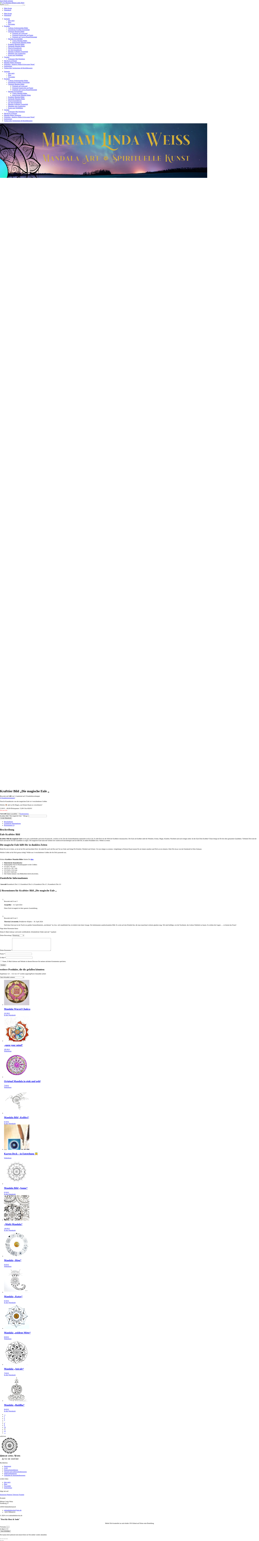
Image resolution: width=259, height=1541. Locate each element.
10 (5, 1427)
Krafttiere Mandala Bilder (16, 44)
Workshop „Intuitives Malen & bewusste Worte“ (19, 64)
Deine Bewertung (6, 935)
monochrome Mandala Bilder (21, 42)
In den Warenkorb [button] (10, 1015)
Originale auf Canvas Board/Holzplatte (24, 37)
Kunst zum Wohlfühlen (15, 55)
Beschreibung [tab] (8, 822)
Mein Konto (8, 8)
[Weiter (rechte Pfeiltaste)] (3, 1540)
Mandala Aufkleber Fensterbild (18, 51)
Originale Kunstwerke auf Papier (22, 35)
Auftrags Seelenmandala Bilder (18, 28)
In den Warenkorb (6, 818)
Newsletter (11, 24)
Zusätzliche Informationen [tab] (12, 823)
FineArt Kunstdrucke (15, 48)
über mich (11, 20)
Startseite (7, 19)
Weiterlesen (7, 1051)
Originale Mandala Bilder (16, 31)
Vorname (3, 1527)
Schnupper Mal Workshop (16, 59)
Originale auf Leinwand (19, 33)
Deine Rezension (6, 950)
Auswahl (3, 814)
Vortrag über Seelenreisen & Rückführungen (18, 68)
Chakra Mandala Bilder (19, 41)
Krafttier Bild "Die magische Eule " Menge (14, 816)
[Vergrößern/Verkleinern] (1, 1538)
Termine (6, 57)
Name (2, 954)
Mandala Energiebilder (15, 39)
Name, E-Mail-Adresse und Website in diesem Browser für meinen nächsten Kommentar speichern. (34, 961)
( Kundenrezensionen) (7, 798)
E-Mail (3, 957)
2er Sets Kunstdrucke (15, 50)
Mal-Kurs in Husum (10, 61)
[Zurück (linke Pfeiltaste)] (1, 1540)
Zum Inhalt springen (6, 1)
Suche (2, 4)
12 (5, 1431)
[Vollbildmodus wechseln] (3, 1538)
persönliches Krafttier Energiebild (19, 30)
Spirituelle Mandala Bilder (16, 46)
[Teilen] (5, 1538)
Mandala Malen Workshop (12, 62)
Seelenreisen (8, 66)
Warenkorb (7, 10)
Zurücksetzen (24, 814)
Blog (9, 22)
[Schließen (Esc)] (7, 1538)
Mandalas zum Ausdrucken (16, 53)
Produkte (7, 26)
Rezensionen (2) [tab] (9, 825)
